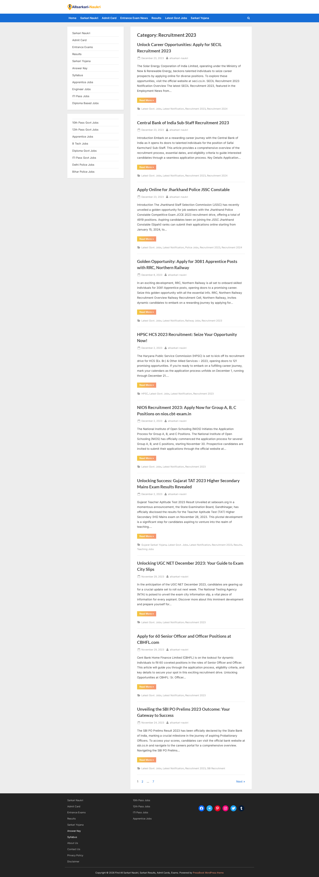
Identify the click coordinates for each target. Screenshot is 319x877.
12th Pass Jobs (141, 806)
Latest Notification (173, 108)
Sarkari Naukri (89, 18)
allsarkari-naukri (178, 58)
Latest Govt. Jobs (151, 108)
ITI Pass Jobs (80, 96)
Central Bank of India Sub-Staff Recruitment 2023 (183, 122)
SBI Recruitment (216, 768)
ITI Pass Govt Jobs (84, 157)
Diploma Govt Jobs (84, 150)
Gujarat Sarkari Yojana (154, 544)
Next (239, 781)
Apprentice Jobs (82, 82)
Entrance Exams (76, 812)
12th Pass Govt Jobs (85, 129)
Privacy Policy (75, 855)
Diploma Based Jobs (85, 103)
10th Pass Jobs (141, 800)
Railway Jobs (192, 320)
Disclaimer (73, 861)
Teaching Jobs (145, 549)
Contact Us (73, 849)
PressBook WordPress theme (208, 872)
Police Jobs (192, 247)
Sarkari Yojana (200, 18)
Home (72, 18)
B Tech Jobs (80, 143)
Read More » (147, 101)
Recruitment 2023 (195, 108)
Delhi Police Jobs (83, 164)
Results (156, 18)
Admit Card (109, 18)
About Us (72, 843)
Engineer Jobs (81, 89)
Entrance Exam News (134, 18)
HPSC (144, 393)
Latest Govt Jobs (176, 18)
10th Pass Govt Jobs (85, 122)
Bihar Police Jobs (83, 171)
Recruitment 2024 (217, 108)
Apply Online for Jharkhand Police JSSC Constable (183, 189)
